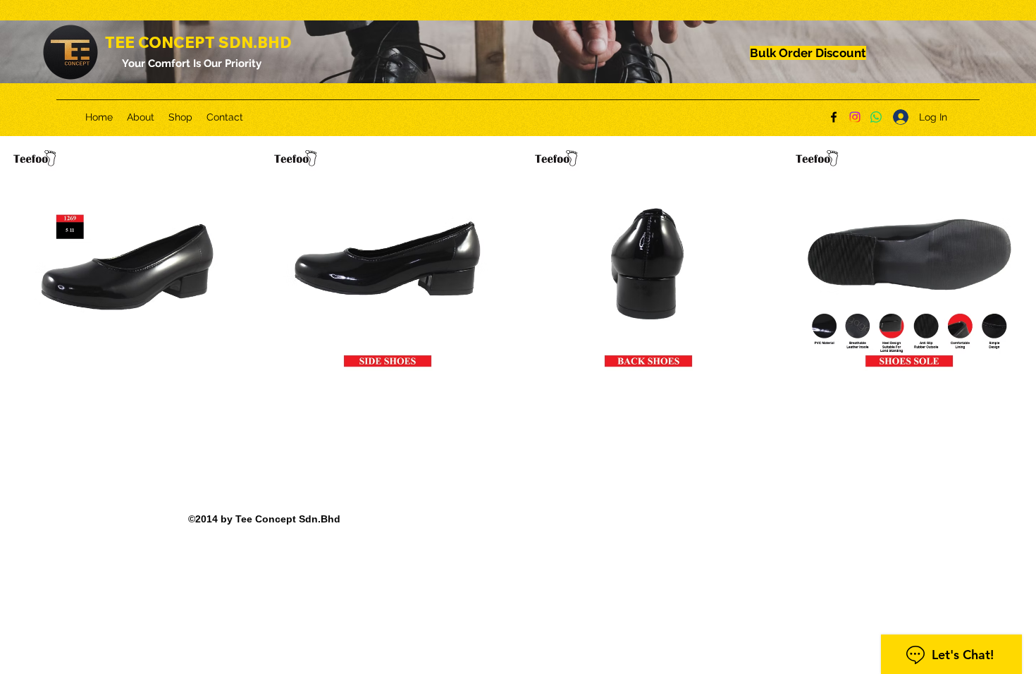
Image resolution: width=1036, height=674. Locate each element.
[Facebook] (834, 117)
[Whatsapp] (876, 117)
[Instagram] (855, 117)
